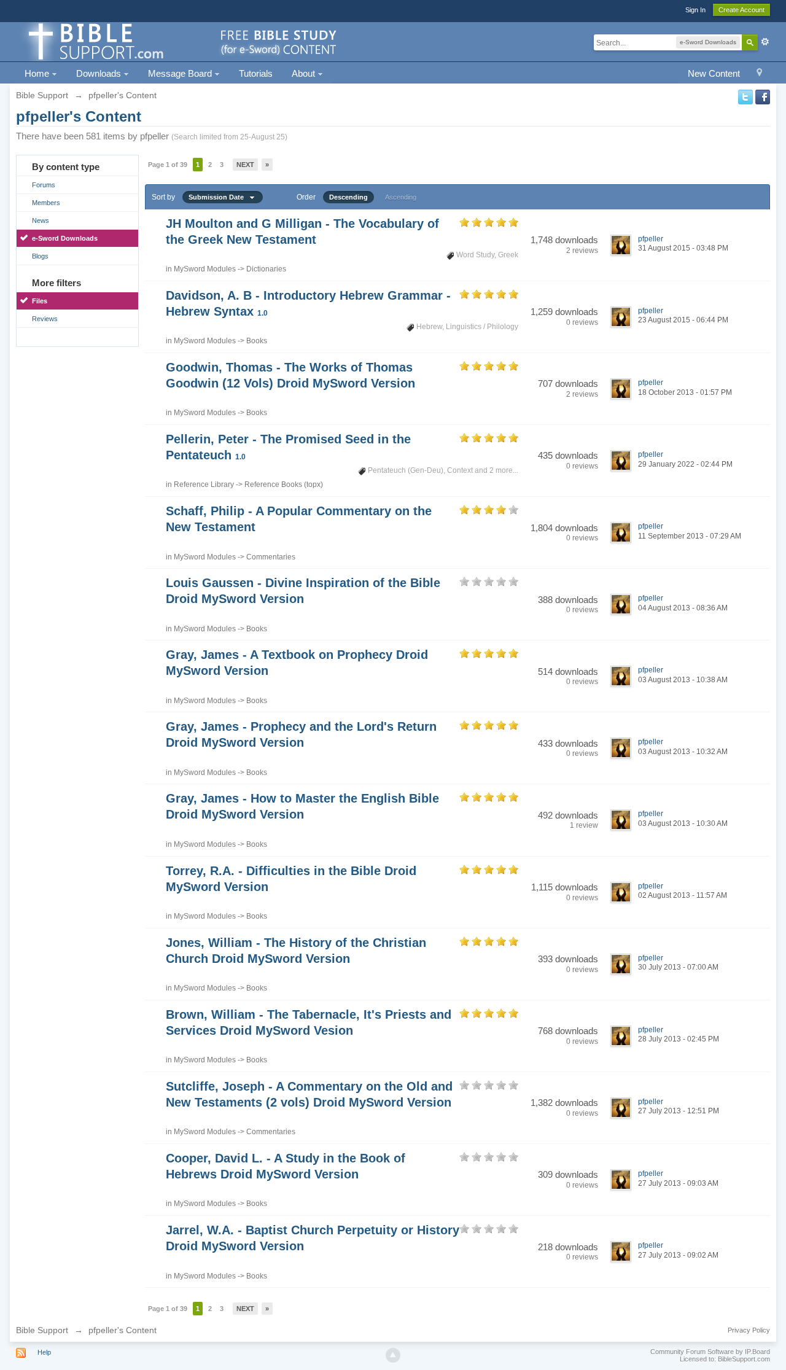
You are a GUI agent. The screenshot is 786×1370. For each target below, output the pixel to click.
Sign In (695, 10)
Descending (348, 197)
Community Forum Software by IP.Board (710, 1351)
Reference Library (204, 484)
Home (38, 73)
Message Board (181, 73)
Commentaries (270, 557)
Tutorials (256, 73)
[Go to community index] (180, 41)
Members (46, 202)
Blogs (40, 256)
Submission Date (219, 197)
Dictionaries (266, 269)
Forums (43, 185)
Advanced (765, 42)
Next (245, 164)
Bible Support (42, 1330)
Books (256, 341)
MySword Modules (205, 269)
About (304, 73)
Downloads (99, 73)
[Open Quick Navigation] (759, 74)
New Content (714, 73)
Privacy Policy (749, 1330)
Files (39, 301)
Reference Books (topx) (283, 484)
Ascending (400, 197)
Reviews (45, 318)
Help (44, 1352)
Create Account (741, 10)
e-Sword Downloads (65, 238)
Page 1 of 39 (167, 164)
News (40, 220)
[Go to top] (393, 1355)
